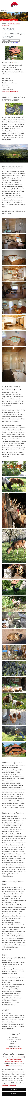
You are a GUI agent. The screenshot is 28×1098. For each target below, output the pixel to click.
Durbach (14, 63)
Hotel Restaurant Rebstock (13, 1059)
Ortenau (18, 23)
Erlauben (14, 1089)
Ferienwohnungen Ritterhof (13, 1061)
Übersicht (21, 1057)
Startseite (11, 23)
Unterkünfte (5, 25)
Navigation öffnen (6, 10)
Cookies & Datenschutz (9, 1085)
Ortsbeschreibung (11, 1066)
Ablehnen (14, 1094)
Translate (15, 42)
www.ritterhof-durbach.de (10, 92)
